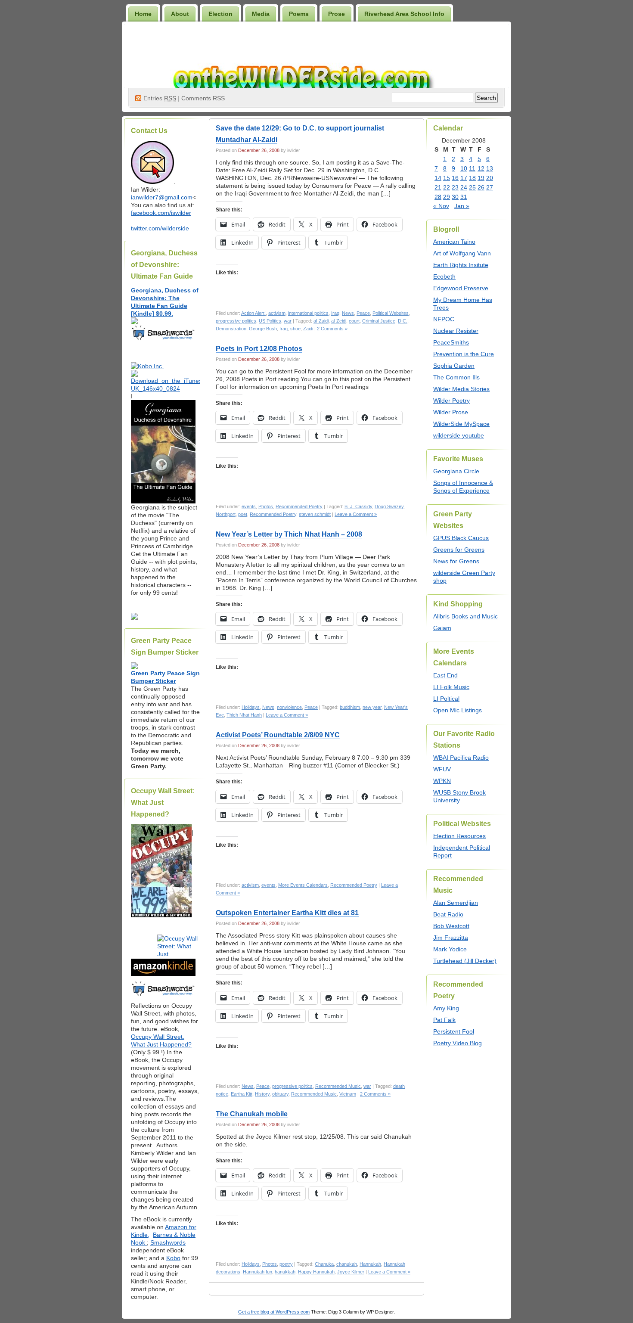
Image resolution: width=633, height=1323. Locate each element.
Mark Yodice (450, 949)
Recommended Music (338, 1086)
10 (463, 168)
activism (276, 313)
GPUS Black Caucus (461, 537)
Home (143, 13)
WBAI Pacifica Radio (461, 757)
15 (446, 177)
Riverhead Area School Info (404, 13)
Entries (159, 98)
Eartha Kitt (241, 1093)
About (180, 13)
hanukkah (285, 1271)
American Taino (454, 241)
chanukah (346, 1264)
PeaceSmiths (451, 342)
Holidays (251, 707)
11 (472, 168)
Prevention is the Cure (463, 354)
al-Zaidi (321, 320)
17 (463, 177)
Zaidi (308, 328)
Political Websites (390, 313)
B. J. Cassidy (358, 506)
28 (437, 196)
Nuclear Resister (455, 330)
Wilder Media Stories (461, 388)
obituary (280, 1093)
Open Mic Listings (457, 710)
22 (446, 187)
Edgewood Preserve (460, 288)
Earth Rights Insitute (460, 264)
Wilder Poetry (451, 400)
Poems (299, 13)
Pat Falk (444, 1019)
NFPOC (443, 319)
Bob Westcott (451, 925)
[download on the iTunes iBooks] (165, 388)
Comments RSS (203, 98)
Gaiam (442, 627)
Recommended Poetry (299, 506)
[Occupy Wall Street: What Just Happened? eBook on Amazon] (163, 973)
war (288, 320)
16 (455, 177)
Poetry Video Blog (457, 1043)
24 (463, 187)
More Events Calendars (303, 885)
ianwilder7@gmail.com (161, 197)
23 (455, 187)
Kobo (173, 1258)
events (249, 506)
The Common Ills (456, 377)
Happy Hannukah (316, 1271)
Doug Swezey (389, 506)
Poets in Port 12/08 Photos (259, 348)
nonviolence (289, 707)
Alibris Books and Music (465, 616)
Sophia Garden (454, 365)
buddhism (350, 707)
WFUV (442, 769)
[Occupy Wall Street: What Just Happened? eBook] (163, 995)
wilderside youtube (458, 435)
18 (472, 177)
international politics (308, 313)
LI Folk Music (451, 686)
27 (489, 187)
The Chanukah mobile (252, 1114)
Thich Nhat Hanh (244, 714)
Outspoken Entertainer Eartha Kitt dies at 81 (287, 912)
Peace (363, 313)
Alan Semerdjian (455, 902)
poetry (286, 1264)
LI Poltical (446, 698)
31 (463, 196)
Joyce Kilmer (350, 1271)
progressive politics (236, 320)
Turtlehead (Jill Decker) (464, 960)
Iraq (335, 313)
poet (242, 514)
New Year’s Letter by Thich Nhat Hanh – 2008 (289, 534)
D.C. (402, 320)
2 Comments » (332, 328)
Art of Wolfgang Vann (462, 253)
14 (437, 177)
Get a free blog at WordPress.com (274, 1311)
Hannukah (370, 1264)
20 (489, 177)
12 (481, 168)
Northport (226, 514)
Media (261, 13)
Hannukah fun (257, 1271)
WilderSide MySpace (461, 423)
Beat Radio (448, 914)
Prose (336, 13)
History (262, 1093)
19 (481, 177)
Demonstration (231, 328)
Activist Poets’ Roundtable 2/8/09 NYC (278, 735)
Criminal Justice (378, 320)
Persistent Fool (453, 1031)
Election (220, 13)
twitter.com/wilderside (160, 228)
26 (481, 187)
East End (445, 675)
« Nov (441, 205)
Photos (265, 506)
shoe (295, 328)
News (348, 313)
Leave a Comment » (356, 514)
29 (446, 196)
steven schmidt (315, 514)
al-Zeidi (338, 320)
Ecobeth (444, 276)
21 (437, 187)
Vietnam (347, 1093)
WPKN (442, 780)
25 (472, 187)
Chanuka (324, 1264)
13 (489, 168)
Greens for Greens (458, 549)
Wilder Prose (450, 412)
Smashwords (168, 1242)
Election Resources (459, 835)
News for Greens (456, 561)
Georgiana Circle (456, 471)
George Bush (263, 328)
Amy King (446, 1008)
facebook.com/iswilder (161, 212)
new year (372, 707)
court (354, 320)
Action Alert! (253, 313)
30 (455, 196)
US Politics (270, 320)
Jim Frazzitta (450, 937)
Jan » (461, 205)
